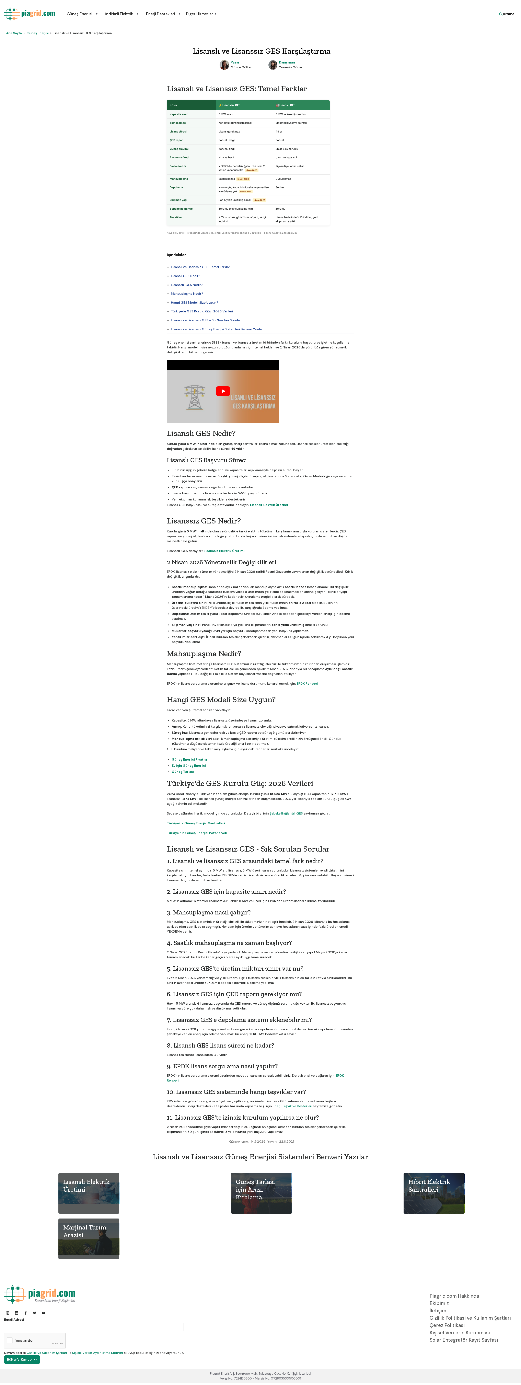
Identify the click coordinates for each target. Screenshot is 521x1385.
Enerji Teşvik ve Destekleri (292, 1106)
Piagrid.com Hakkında (454, 1296)
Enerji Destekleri (160, 14)
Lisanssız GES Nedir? (186, 285)
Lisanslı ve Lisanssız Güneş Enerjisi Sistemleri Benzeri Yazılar (217, 329)
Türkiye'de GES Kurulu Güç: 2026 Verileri (202, 311)
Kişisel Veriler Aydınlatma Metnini (97, 1353)
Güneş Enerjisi (79, 14)
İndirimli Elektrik (119, 14)
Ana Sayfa (14, 33)
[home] (29, 14)
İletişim (438, 1310)
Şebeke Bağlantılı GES (286, 813)
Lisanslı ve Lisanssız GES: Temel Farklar (200, 267)
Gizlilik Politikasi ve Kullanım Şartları (470, 1318)
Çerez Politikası (447, 1325)
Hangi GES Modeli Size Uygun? (194, 302)
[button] (81, 14)
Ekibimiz (439, 1303)
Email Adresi (14, 1319)
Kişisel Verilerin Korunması (460, 1332)
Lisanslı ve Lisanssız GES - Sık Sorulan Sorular (206, 320)
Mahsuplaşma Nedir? (187, 293)
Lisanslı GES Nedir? (185, 276)
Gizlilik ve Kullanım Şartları (47, 1353)
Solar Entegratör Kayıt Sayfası (464, 1340)
